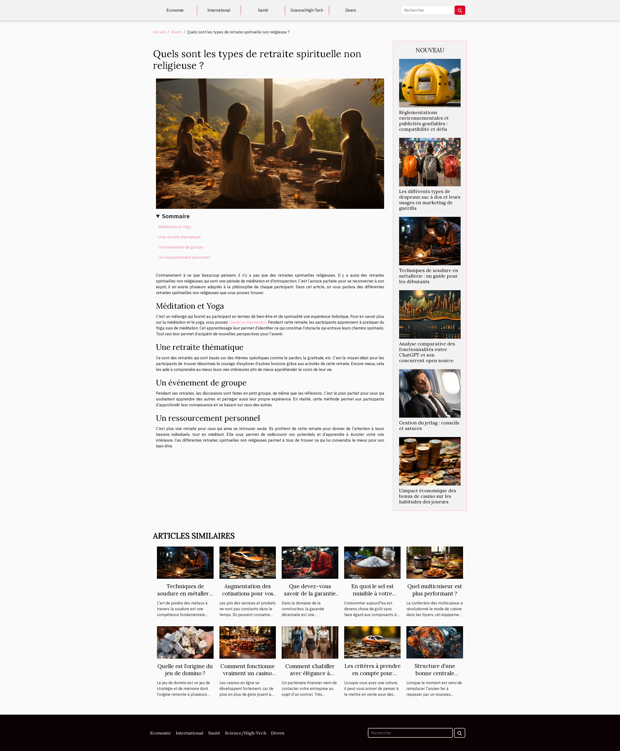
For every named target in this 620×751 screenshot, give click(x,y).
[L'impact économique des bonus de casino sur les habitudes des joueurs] (430, 460)
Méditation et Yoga (174, 226)
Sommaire (176, 216)
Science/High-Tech (307, 10)
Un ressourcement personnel (184, 257)
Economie (175, 10)
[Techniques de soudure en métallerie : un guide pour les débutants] (430, 240)
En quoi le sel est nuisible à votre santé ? (372, 593)
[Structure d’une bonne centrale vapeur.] (434, 642)
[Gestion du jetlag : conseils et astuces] (430, 393)
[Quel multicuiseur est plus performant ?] (434, 562)
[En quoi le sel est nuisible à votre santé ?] (372, 562)
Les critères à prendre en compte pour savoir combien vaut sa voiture (372, 676)
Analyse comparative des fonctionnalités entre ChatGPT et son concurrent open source (427, 352)
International (218, 10)
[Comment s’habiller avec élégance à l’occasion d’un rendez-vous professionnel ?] (310, 642)
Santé (263, 10)
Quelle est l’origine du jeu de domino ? (185, 670)
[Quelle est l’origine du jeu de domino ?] (185, 642)
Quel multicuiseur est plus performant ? (434, 590)
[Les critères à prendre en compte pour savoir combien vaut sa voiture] (372, 642)
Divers (350, 10)
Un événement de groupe (180, 247)
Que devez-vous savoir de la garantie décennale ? (310, 593)
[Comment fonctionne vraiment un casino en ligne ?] (247, 642)
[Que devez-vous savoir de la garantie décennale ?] (310, 562)
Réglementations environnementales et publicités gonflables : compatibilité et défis (424, 121)
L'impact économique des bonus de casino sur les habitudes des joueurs (427, 496)
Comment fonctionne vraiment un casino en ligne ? (247, 673)
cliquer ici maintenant (247, 322)
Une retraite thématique (179, 237)
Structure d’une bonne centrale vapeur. (435, 673)
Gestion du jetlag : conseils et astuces (429, 425)
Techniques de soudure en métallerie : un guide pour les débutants (428, 275)
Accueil (159, 32)
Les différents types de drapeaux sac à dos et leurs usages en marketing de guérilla (429, 199)
